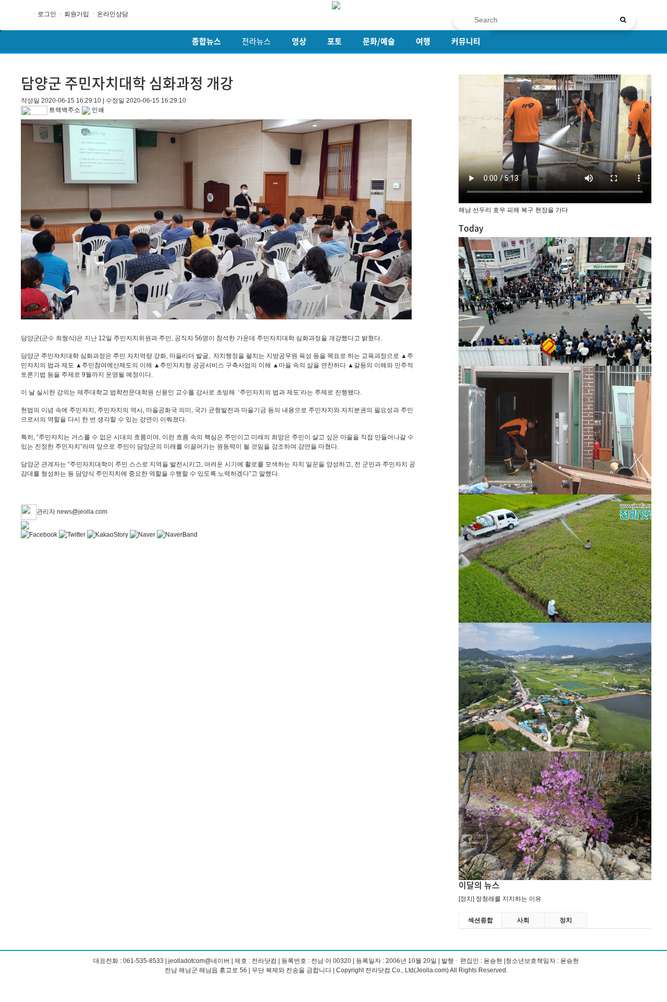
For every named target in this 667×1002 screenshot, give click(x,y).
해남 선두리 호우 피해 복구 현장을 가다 (513, 210)
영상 (299, 41)
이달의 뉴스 (479, 885)
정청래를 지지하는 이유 (508, 898)
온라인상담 (112, 14)
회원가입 (76, 14)
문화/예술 (379, 41)
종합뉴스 (206, 41)
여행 (423, 41)
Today (471, 227)
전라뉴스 (256, 41)
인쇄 (97, 110)
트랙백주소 (63, 110)
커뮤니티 (465, 41)
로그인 (47, 14)
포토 (334, 41)
